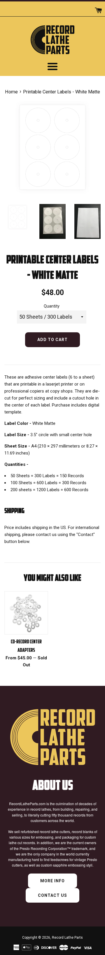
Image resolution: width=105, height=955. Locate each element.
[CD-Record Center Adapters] (26, 613)
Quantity (52, 306)
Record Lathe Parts (67, 938)
